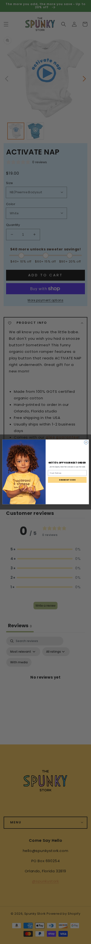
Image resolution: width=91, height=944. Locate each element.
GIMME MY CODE (67, 480)
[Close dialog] (86, 442)
